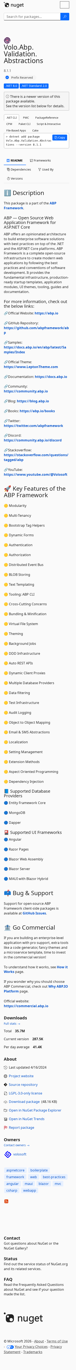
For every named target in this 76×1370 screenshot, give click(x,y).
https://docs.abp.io (51, 376)
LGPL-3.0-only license (25, 1093)
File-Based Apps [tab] (16, 130)
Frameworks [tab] (42, 160)
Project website (21, 1076)
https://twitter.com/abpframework (33, 425)
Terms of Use (57, 1341)
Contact (12, 1238)
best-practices (54, 1177)
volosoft (19, 1154)
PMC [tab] (26, 117)
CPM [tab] (9, 124)
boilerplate (39, 1170)
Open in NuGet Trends (27, 1119)
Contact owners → (17, 1145)
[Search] (64, 16)
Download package (24, 1101)
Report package (21, 1127)
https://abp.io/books (37, 411)
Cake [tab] (35, 130)
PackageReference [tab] (46, 117)
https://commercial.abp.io (26, 1006)
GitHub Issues (34, 913)
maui (29, 1183)
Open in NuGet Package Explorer (35, 1110)
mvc (58, 1183)
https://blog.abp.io (33, 401)
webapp (29, 1190)
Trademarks (32, 1352)
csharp (11, 1190)
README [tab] (16, 160)
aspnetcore (15, 1170)
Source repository (23, 1084)
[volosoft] (8, 1154)
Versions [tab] (16, 178)
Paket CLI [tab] (24, 124)
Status (10, 1258)
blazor (44, 1183)
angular (12, 1183)
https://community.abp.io (26, 391)
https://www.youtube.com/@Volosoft (35, 474)
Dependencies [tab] (20, 169)
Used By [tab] (47, 169)
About (39, 1341)
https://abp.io (46, 313)
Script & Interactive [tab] (49, 124)
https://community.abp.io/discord (33, 440)
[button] (59, 137)
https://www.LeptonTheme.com (31, 366)
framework (15, 1177)
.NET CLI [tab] (11, 117)
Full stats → (12, 1024)
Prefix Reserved (22, 77)
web (33, 1177)
